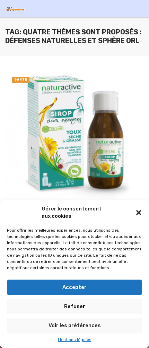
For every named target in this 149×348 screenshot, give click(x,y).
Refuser (74, 306)
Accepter (74, 287)
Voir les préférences (75, 325)
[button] (138, 212)
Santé (20, 79)
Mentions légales (74, 339)
